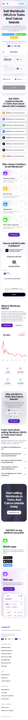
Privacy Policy (5, 698)
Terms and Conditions (7, 695)
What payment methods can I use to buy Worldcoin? (11, 455)
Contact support (5, 681)
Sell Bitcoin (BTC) (6, 647)
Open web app (9, 589)
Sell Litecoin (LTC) (6, 663)
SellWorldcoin (14, 234)
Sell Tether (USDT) (6, 653)
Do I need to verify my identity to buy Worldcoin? (11, 461)
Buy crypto (4, 666)
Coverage (4, 692)
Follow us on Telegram (7, 710)
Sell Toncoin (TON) (6, 656)
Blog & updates (5, 689)
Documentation (5, 674)
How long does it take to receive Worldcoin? (9, 468)
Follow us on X (5, 707)
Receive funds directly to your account (15, 250)
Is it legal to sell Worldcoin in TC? (11, 448)
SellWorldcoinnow (14, 512)
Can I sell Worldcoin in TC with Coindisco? (11, 474)
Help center (4, 677)
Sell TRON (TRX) (5, 660)
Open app (21, 3)
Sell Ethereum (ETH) (6, 650)
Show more (19, 325)
